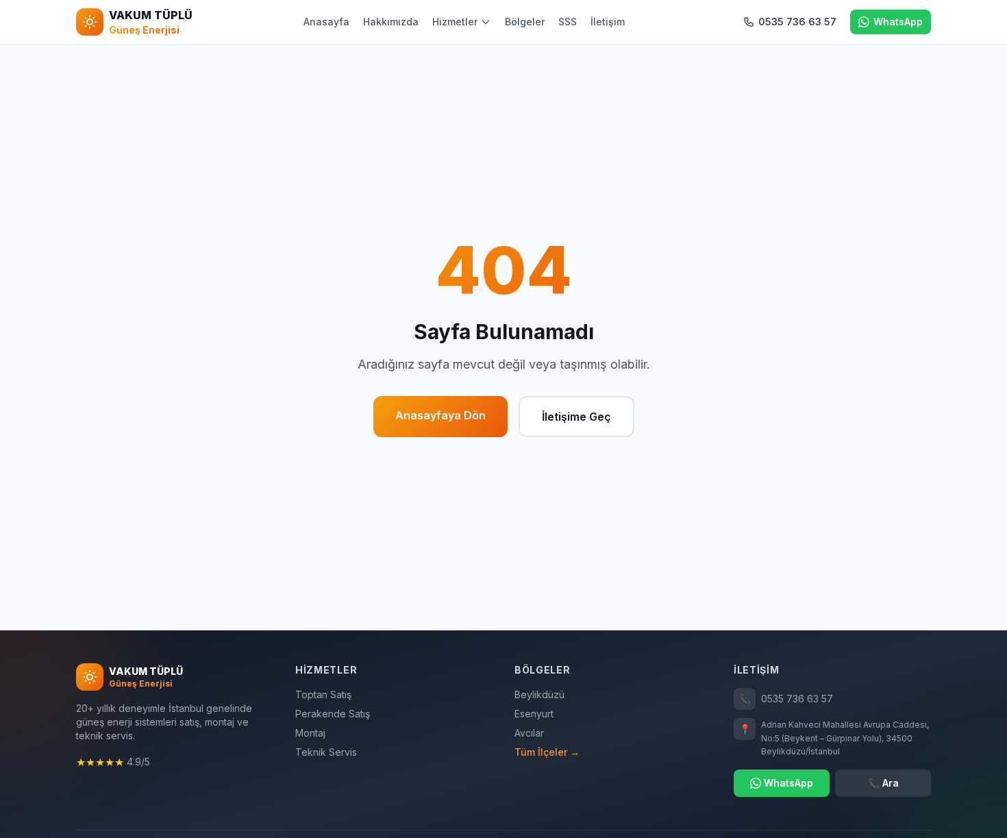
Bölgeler (525, 21)
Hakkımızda (391, 21)
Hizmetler (454, 21)
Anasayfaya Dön (440, 415)
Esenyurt (534, 713)
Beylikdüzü (539, 694)
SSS (567, 21)
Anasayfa (326, 21)
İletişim (607, 21)
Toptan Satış (323, 694)
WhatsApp (788, 783)
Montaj (310, 733)
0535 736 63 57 (786, 698)
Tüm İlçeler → (547, 752)
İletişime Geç (576, 416)
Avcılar (529, 733)
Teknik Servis (326, 752)
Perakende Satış (332, 713)
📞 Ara (883, 783)
